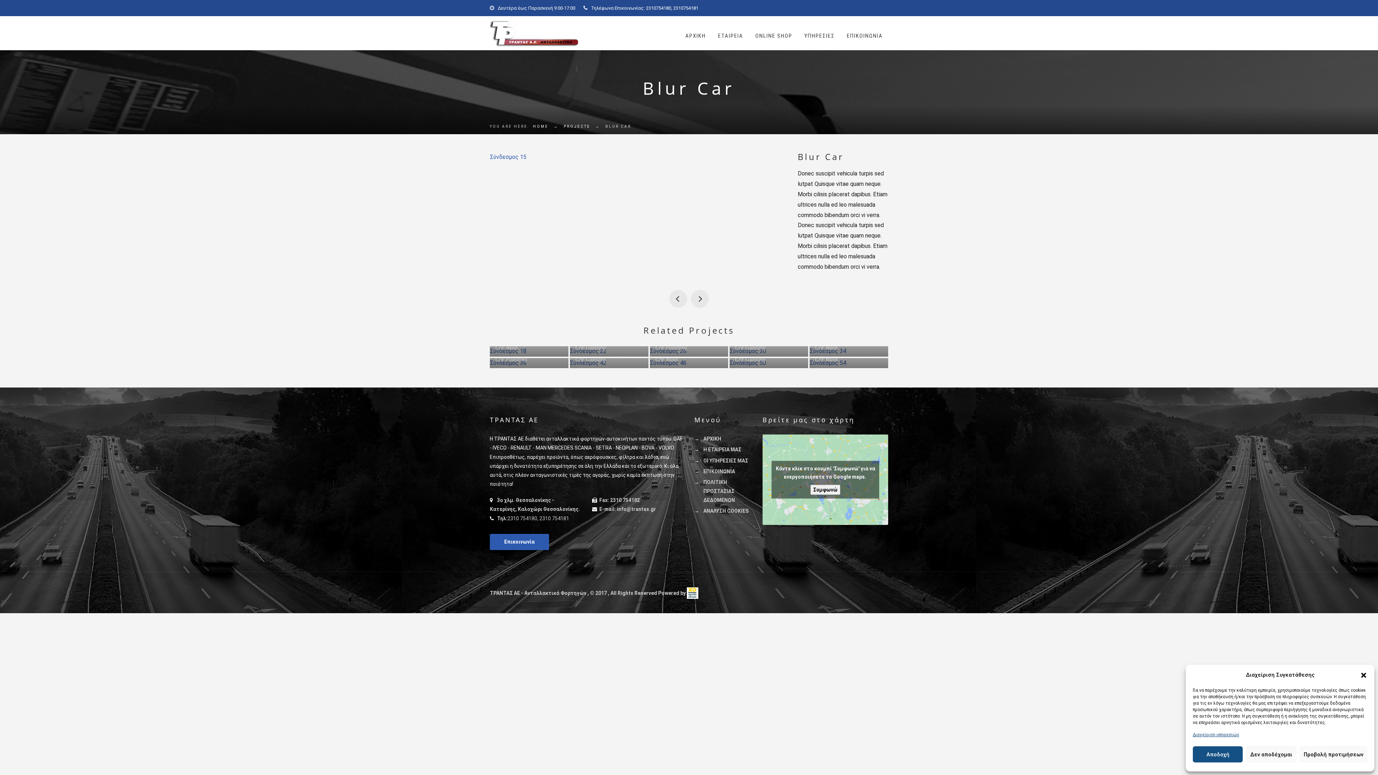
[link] (692, 593)
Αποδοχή (1217, 754)
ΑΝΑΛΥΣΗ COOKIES (726, 511)
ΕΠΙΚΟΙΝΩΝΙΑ (865, 36)
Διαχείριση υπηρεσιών (1216, 734)
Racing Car (678, 299)
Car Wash (506, 347)
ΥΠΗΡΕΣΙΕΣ (820, 36)
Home (540, 126)
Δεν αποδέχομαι (1271, 754)
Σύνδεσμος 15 (508, 157)
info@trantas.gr (636, 509)
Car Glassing (590, 347)
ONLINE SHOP (773, 36)
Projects (577, 126)
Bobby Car (700, 299)
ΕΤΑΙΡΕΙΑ (730, 36)
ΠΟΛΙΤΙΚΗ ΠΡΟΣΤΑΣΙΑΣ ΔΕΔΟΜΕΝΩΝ (719, 491)
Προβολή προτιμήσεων (1333, 754)
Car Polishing (671, 347)
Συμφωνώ (825, 490)
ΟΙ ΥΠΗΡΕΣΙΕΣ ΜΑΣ (725, 461)
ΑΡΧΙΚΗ (695, 36)
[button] (1363, 675)
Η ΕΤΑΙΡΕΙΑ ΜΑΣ (722, 449)
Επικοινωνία (519, 542)
